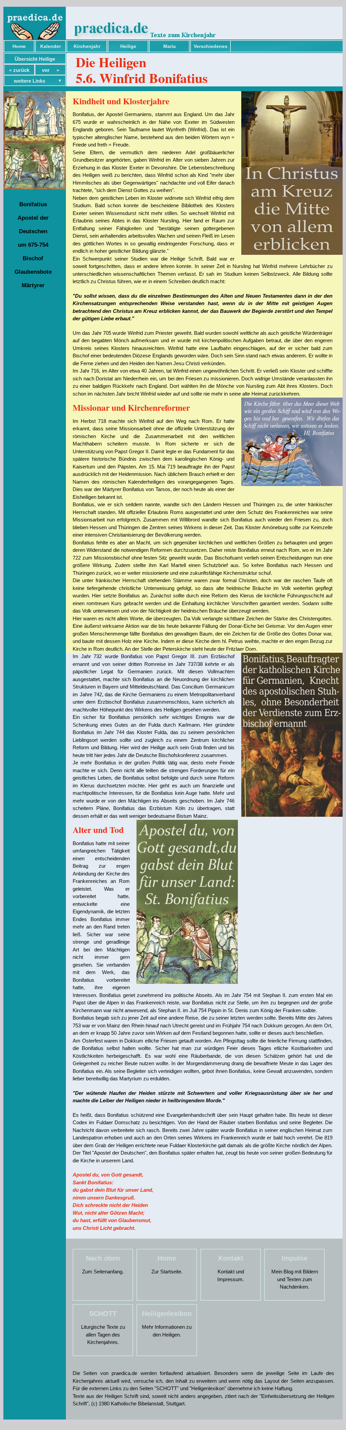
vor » (50, 70)
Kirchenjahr (87, 46)
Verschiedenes (210, 46)
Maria (169, 46)
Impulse (294, 1258)
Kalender (50, 46)
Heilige (128, 46)
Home (19, 46)
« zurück (19, 70)
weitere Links (29, 81)
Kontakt (230, 1258)
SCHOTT (103, 1313)
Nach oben (103, 1258)
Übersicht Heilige (35, 59)
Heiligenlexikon (167, 1313)
